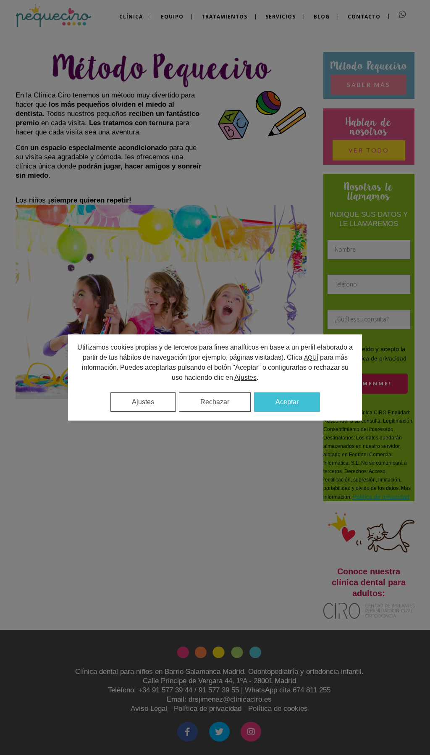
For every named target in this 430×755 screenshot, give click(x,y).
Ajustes (143, 401)
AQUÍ (311, 357)
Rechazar (214, 401)
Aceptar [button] (287, 401)
